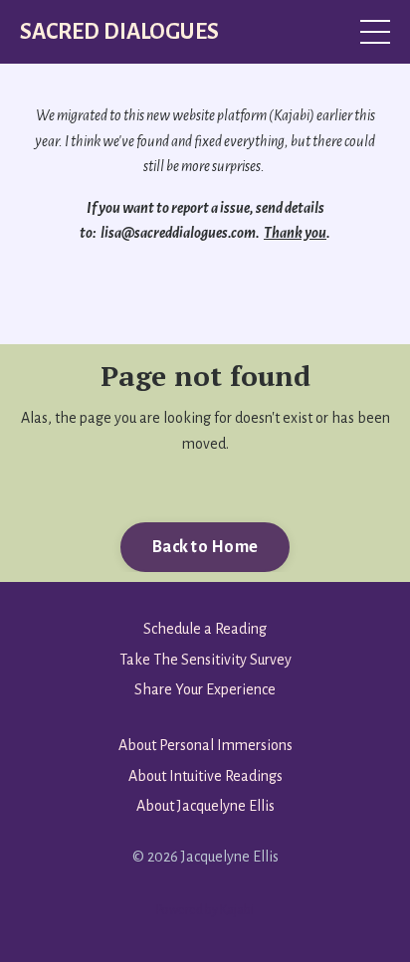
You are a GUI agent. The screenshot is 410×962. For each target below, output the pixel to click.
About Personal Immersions (205, 745)
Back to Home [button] (205, 547)
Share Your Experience (205, 689)
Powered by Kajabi (205, 910)
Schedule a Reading (205, 629)
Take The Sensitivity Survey (205, 660)
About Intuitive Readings (205, 776)
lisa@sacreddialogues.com (178, 233)
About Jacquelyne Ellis (205, 806)
